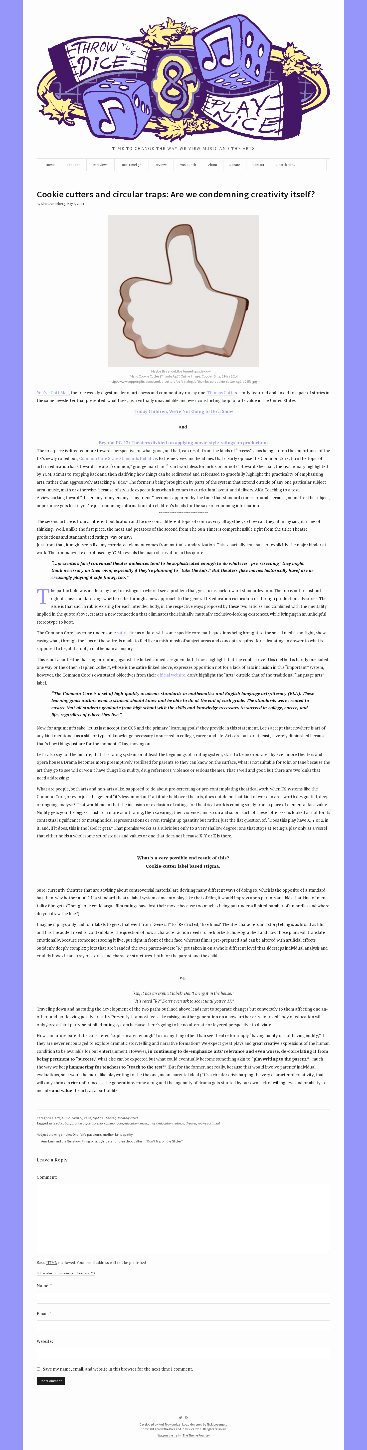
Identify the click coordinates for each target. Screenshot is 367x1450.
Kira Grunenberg (53, 203)
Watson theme (167, 1435)
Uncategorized (127, 1118)
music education (161, 1123)
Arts (57, 1118)
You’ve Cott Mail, (53, 392)
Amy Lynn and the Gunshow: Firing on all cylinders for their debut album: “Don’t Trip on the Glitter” (112, 1141)
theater (190, 1123)
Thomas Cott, (220, 392)
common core (113, 1123)
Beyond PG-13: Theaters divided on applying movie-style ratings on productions (183, 442)
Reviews (161, 164)
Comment (46, 1177)
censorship (95, 1123)
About (212, 164)
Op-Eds (98, 1118)
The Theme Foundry (196, 1435)
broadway (78, 1123)
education (131, 1123)
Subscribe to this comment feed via (66, 1273)
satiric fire (126, 633)
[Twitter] (180, 1418)
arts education (59, 1123)
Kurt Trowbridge (169, 1424)
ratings (179, 1123)
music (144, 1123)
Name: (44, 1285)
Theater (109, 1118)
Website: (45, 1341)
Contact (258, 164)
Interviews (100, 164)
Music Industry (72, 1118)
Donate (234, 164)
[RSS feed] (186, 1418)
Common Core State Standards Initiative (118, 458)
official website (171, 675)
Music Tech (188, 164)
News (87, 1118)
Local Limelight (132, 164)
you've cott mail (208, 1123)
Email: (44, 1313)
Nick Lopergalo (217, 1424)
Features (73, 164)
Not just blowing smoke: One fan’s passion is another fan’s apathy (85, 1134)
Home (50, 164)
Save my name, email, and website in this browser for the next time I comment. (118, 1369)
